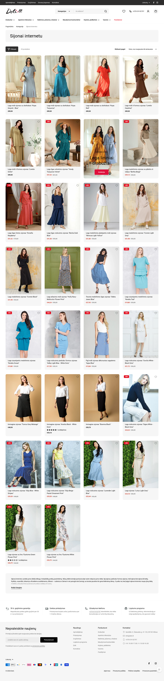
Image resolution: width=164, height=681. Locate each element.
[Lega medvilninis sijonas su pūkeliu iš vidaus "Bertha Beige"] (140, 143)
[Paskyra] (148, 11)
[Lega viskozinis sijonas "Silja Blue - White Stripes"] (23, 464)
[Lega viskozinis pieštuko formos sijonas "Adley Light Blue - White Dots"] (62, 334)
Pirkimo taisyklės (134, 671)
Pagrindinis (9, 26)
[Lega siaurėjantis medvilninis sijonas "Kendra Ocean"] (23, 334)
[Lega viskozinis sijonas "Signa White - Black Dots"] (140, 398)
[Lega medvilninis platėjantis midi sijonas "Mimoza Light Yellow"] (101, 206)
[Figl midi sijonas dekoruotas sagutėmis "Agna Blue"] (101, 334)
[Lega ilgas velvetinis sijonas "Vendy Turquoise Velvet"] (62, 143)
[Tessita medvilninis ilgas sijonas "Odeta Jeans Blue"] (101, 270)
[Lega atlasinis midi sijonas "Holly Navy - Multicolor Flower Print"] (62, 270)
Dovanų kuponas (44, 2)
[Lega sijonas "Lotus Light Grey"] (140, 464)
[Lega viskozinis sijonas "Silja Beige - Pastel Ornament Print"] (62, 464)
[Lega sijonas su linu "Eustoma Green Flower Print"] (23, 528)
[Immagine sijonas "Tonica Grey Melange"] (23, 398)
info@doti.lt (130, 636)
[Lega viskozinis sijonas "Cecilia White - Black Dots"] (140, 334)
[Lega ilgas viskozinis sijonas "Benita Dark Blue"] (62, 206)
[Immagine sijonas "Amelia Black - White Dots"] (62, 398)
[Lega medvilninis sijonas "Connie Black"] (23, 270)
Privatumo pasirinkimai (150, 671)
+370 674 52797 (95, 611)
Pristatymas (21, 2)
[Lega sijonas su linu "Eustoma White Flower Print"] (62, 528)
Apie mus (107, 671)
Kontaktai (55, 2)
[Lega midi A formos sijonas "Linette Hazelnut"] (140, 79)
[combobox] (82, 11)
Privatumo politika (119, 671)
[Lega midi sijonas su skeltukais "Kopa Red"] (101, 79)
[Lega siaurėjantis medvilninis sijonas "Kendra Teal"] (140, 270)
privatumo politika (38, 646)
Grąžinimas (32, 2)
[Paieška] (105, 11)
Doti (12, 671)
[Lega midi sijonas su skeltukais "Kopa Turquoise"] (62, 79)
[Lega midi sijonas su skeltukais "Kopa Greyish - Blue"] (23, 79)
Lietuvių (145, 2)
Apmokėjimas (10, 2)
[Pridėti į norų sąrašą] (38, 58)
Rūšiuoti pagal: (120, 49)
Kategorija (19, 26)
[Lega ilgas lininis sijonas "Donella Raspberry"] (23, 206)
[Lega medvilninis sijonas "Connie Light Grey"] (140, 206)
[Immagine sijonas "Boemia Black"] (101, 398)
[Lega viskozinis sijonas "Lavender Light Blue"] (101, 464)
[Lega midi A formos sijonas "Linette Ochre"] (23, 143)
